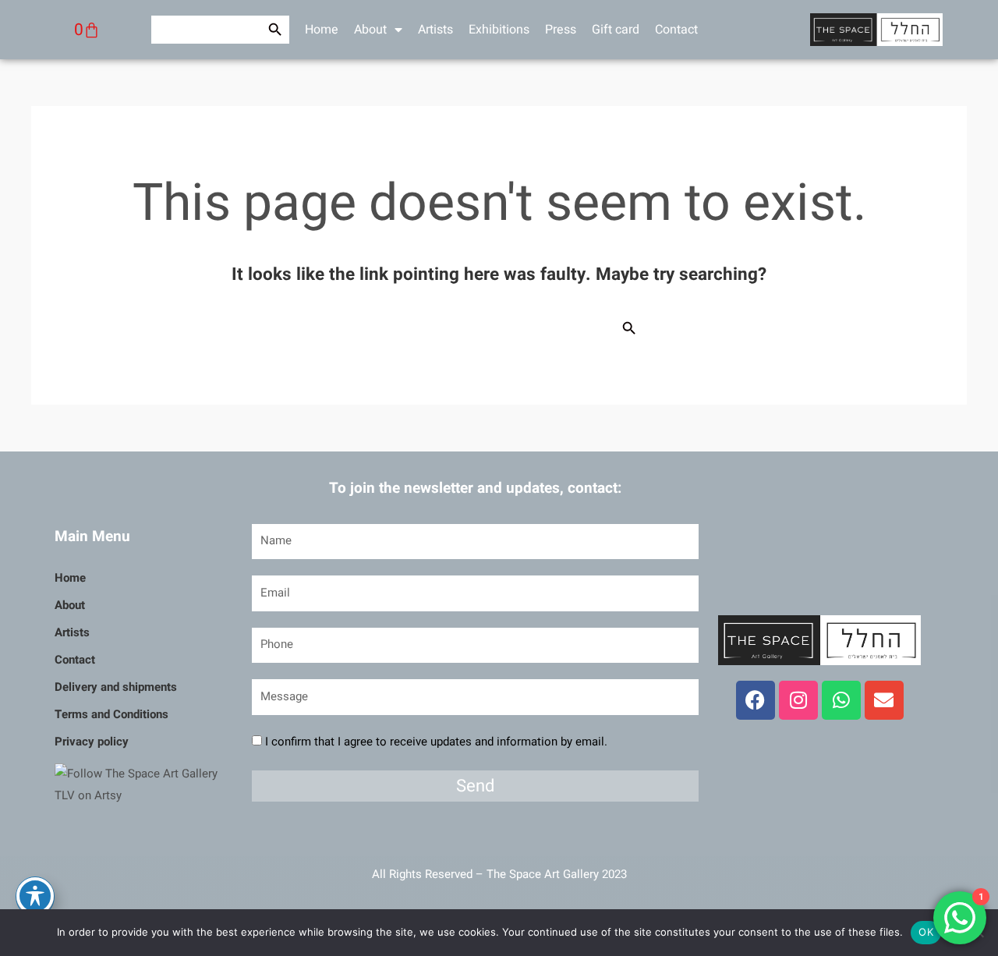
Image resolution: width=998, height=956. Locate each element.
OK (925, 932)
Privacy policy (92, 741)
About (370, 29)
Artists (435, 29)
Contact (676, 29)
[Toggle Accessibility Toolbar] (35, 896)
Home (321, 29)
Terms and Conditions (111, 714)
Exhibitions (499, 29)
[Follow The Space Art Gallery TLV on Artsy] (143, 784)
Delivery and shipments (116, 687)
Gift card (615, 29)
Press (560, 29)
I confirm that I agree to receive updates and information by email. (436, 741)
